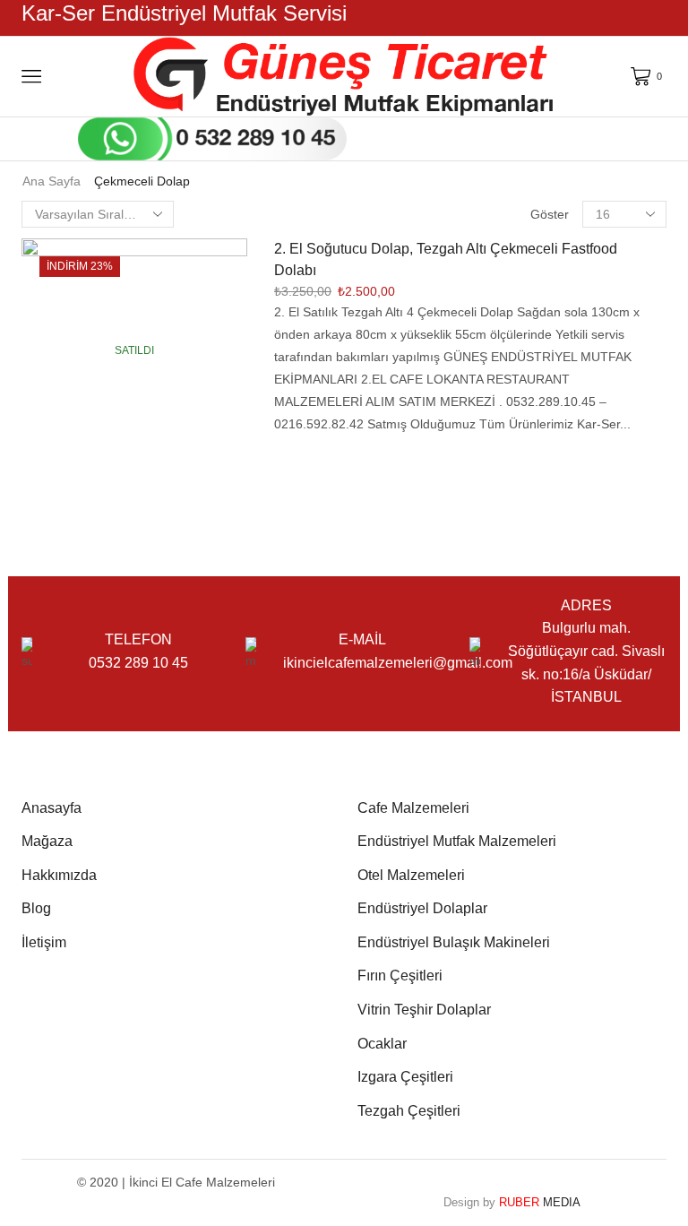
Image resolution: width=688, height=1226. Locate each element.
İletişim (44, 942)
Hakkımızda (59, 875)
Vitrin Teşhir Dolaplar (424, 1009)
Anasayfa (52, 808)
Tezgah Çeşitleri (408, 1110)
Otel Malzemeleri (411, 875)
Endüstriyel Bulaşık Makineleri (453, 942)
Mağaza (47, 841)
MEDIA (539, 1202)
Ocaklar (382, 1043)
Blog (36, 908)
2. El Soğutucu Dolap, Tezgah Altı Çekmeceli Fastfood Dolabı (445, 259)
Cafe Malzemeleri (413, 808)
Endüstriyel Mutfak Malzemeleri (456, 841)
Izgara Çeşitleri (405, 1076)
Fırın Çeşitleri (400, 975)
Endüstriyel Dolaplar (422, 908)
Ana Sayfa (51, 181)
